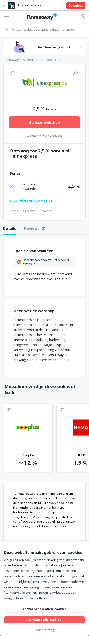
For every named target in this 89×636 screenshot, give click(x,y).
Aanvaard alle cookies (44, 620)
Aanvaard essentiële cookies (44, 609)
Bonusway (11, 59)
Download (76, 5)
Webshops (30, 59)
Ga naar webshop (44, 122)
